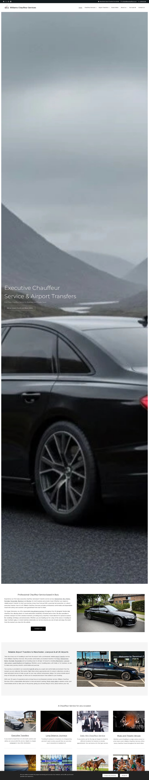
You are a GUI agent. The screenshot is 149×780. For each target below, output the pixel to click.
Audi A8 (31, 669)
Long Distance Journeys (56, 735)
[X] (6, 1)
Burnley (29, 601)
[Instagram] (8, 1)
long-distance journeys (37, 611)
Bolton (68, 599)
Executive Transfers (20, 735)
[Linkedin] (11, 1)
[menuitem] (80, 7)
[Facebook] (4, 1)
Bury (64, 599)
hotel (34, 741)
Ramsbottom (58, 599)
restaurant (13, 743)
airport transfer (60, 656)
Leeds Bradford (17, 663)
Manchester (59, 661)
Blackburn (21, 601)
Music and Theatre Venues (128, 736)
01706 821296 (143, 1)
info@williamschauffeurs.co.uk (129, 1)
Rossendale (13, 601)
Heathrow (28, 663)
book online (54, 681)
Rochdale (7, 601)
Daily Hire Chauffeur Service (92, 736)
